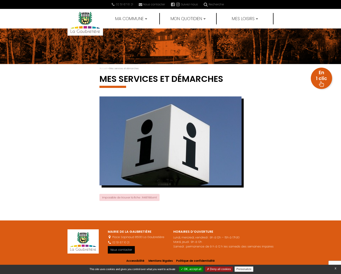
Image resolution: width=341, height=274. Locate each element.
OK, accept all (192, 269)
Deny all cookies (220, 269)
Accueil (103, 68)
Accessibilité (135, 261)
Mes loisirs (243, 19)
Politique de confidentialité (194, 261)
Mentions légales (160, 261)
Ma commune (129, 19)
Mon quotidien (186, 19)
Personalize (243, 269)
